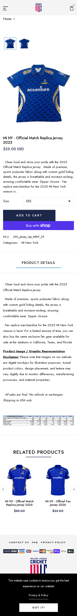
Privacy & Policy (38, 595)
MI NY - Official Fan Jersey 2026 (58, 503)
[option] (10, 44)
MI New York (29, 242)
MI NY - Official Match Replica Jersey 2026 (19, 503)
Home (7, 19)
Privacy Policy (53, 542)
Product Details (38, 262)
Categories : (11, 242)
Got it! (38, 607)
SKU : (7, 237)
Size (6, 201)
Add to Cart (29, 215)
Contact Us (19, 542)
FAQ (35, 542)
